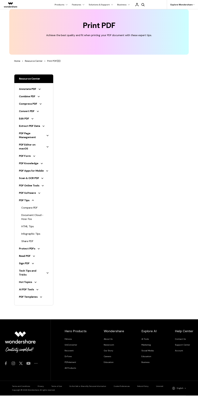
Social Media (147, 350)
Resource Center (34, 60)
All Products (70, 368)
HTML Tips (27, 226)
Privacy (41, 386)
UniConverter (71, 344)
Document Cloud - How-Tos (32, 217)
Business (145, 362)
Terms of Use (56, 386)
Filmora (68, 339)
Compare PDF (29, 207)
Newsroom (109, 344)
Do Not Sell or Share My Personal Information (87, 386)
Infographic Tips (30, 234)
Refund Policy (143, 386)
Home (17, 60)
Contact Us (180, 339)
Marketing (146, 344)
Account (179, 350)
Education (108, 362)
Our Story (108, 350)
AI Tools (145, 339)
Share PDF (27, 241)
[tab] (33, 89)
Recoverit (69, 350)
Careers (107, 356)
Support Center (182, 344)
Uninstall (159, 386)
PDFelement (70, 362)
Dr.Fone (68, 356)
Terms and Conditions (21, 386)
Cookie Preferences (122, 386)
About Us (108, 339)
